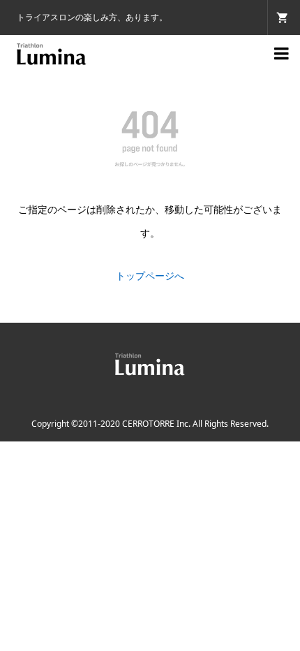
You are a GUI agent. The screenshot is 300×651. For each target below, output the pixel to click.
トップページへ (150, 275)
